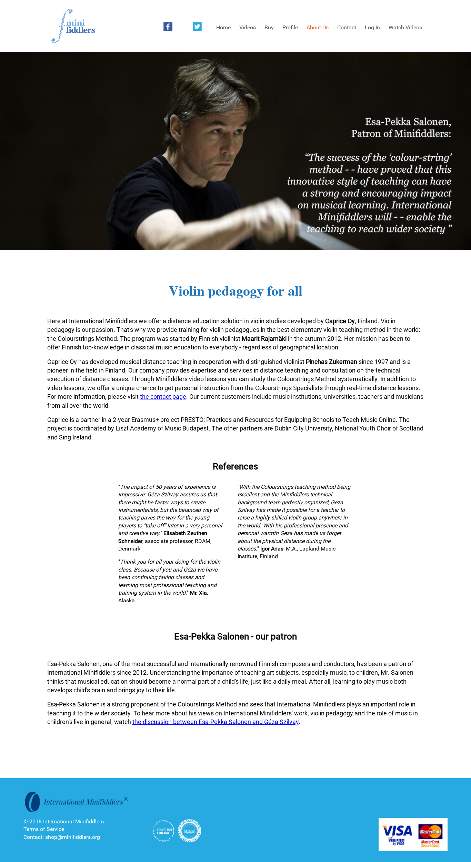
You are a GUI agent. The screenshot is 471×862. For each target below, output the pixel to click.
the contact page (163, 396)
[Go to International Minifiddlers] (73, 26)
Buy (269, 27)
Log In (372, 27)
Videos (247, 27)
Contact (346, 27)
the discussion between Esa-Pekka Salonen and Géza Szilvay (215, 721)
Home (223, 27)
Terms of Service (43, 829)
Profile (290, 27)
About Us (318, 27)
